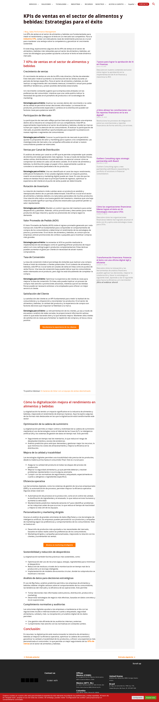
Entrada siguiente (126, 657)
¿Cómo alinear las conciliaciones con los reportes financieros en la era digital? (114, 112)
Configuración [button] (137, 697)
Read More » (101, 81)
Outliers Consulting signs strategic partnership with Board (113, 159)
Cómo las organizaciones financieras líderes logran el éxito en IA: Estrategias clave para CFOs (114, 209)
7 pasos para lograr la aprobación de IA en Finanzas (115, 63)
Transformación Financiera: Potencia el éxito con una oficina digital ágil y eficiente (114, 260)
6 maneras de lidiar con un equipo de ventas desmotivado (66, 391)
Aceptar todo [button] (150, 697)
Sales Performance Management (42, 32)
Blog (26, 32)
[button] (153, 4)
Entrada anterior (32, 657)
